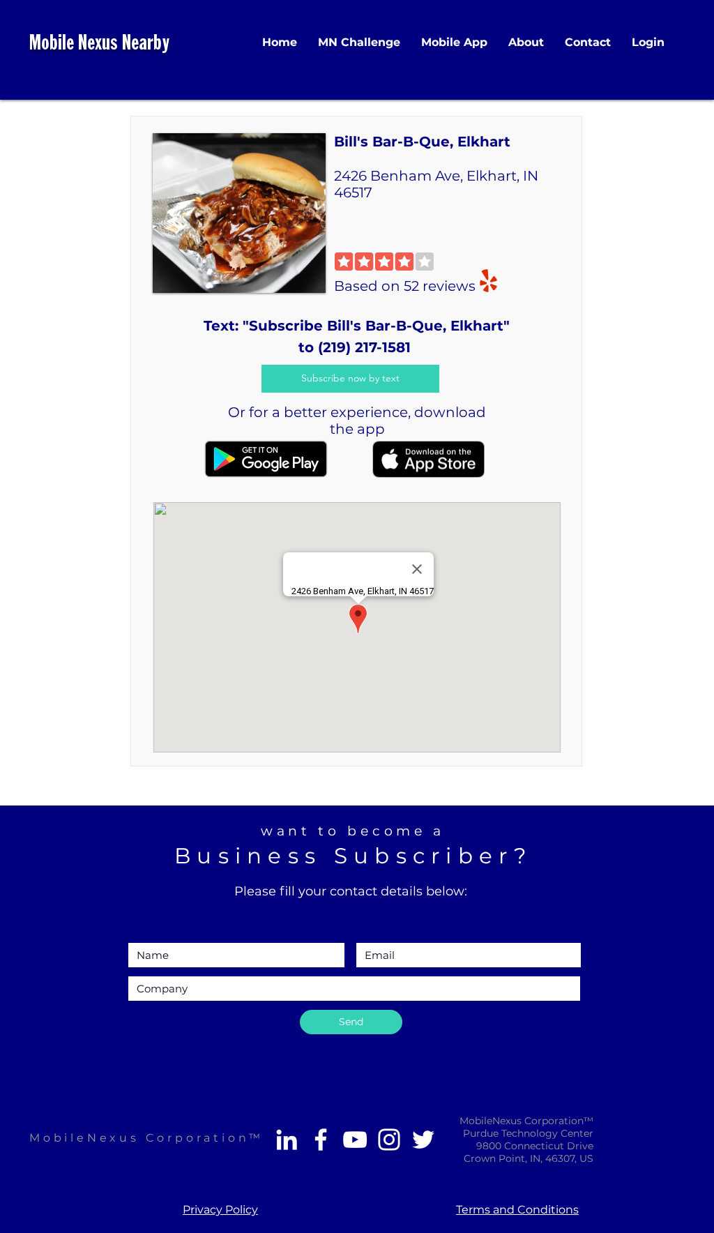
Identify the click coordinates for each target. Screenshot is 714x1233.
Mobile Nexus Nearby (99, 44)
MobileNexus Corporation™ (146, 1137)
